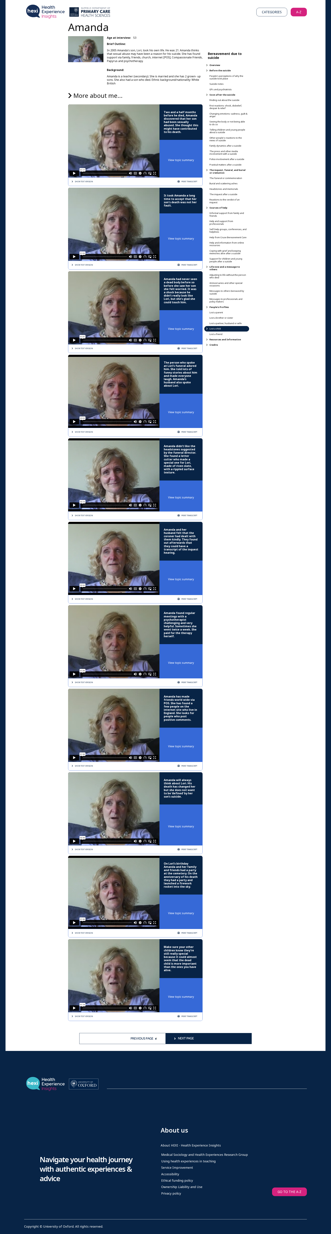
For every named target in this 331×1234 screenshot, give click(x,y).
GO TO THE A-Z (289, 1192)
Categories (272, 12)
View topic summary (181, 160)
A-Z (298, 12)
